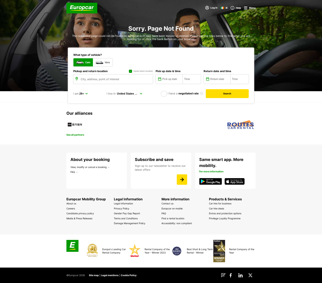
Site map (94, 275)
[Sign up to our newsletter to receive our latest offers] (182, 179)
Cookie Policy (129, 275)
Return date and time (217, 71)
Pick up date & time (168, 71)
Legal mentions (110, 275)
